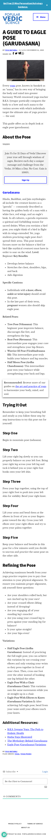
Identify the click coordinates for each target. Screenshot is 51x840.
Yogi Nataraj (11, 50)
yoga (12, 85)
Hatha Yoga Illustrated (19, 737)
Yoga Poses (26, 754)
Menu (42, 17)
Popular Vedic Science (14, 18)
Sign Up (25, 180)
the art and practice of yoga (30, 386)
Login (45, 771)
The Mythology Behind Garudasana (27, 740)
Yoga (17, 754)
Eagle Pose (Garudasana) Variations (26, 744)
